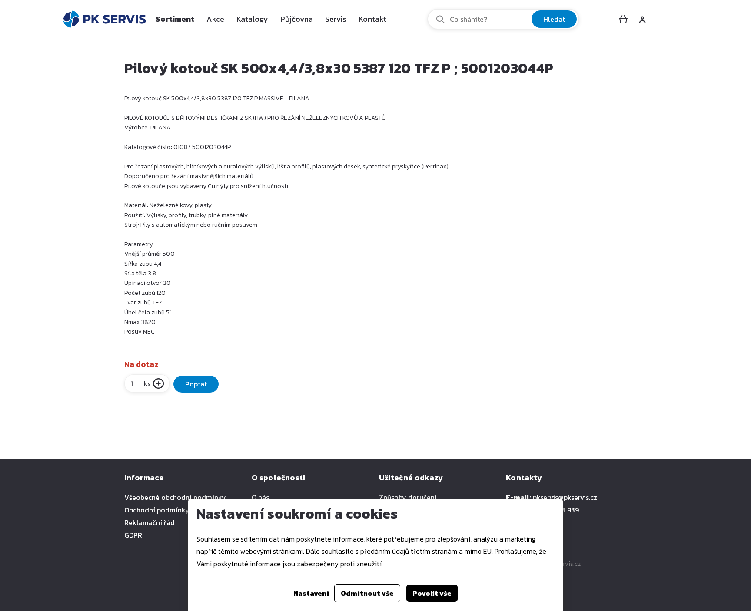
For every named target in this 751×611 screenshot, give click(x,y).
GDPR (133, 535)
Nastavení (311, 593)
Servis (335, 19)
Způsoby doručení (408, 497)
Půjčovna (296, 19)
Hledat (554, 19)
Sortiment (175, 19)
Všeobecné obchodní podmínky (175, 497)
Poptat (196, 384)
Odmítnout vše (367, 593)
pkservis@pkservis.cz (565, 497)
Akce (215, 19)
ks (147, 383)
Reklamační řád (149, 522)
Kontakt (372, 19)
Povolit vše (432, 593)
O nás (260, 497)
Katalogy (252, 19)
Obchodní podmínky (156, 510)
